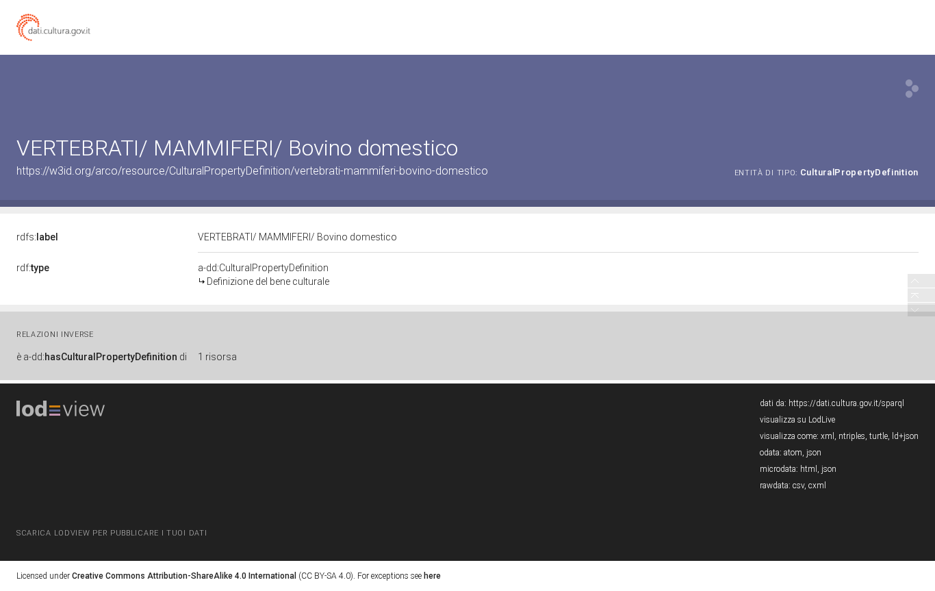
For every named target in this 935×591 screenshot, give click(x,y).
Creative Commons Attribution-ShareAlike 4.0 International (184, 576)
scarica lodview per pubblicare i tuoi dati (111, 533)
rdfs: (37, 236)
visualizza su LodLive (797, 420)
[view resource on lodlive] (912, 88)
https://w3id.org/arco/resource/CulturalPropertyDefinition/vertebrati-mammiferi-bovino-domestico (252, 170)
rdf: (32, 267)
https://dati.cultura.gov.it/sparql (846, 403)
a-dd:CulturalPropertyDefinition (263, 274)
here (432, 576)
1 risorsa (217, 356)
